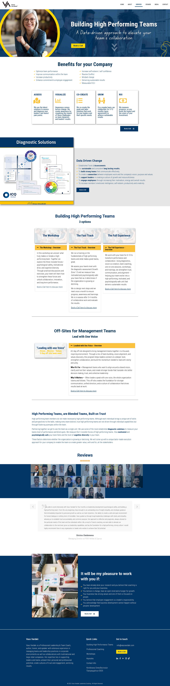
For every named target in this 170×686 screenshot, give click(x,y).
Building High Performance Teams (99, 644)
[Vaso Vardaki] (10, 4)
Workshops (90, 654)
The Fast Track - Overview (85, 247)
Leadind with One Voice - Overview (88, 345)
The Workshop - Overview (50, 247)
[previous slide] (33, 506)
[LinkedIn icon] (117, 658)
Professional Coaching (95, 649)
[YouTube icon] (123, 658)
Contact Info (91, 663)
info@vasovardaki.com (125, 645)
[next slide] (137, 506)
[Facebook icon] (120, 658)
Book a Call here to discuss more (50, 287)
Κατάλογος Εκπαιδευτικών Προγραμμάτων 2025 (97, 669)
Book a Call (122, 652)
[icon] (129, 658)
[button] (51, 247)
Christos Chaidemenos (85, 535)
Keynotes (90, 658)
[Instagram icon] (126, 658)
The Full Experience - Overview (115, 248)
